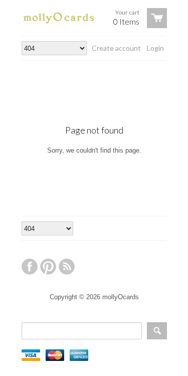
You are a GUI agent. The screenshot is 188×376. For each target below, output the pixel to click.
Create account (116, 48)
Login (155, 48)
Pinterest (48, 267)
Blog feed (67, 267)
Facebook (30, 267)
